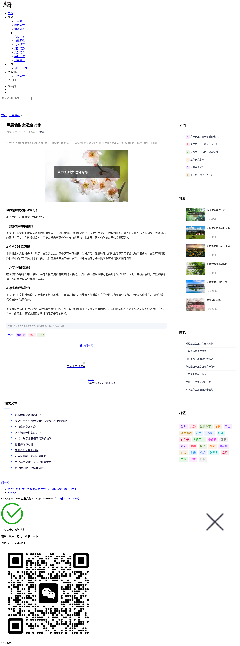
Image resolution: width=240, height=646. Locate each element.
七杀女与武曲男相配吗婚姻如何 (33, 438)
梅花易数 (19, 40)
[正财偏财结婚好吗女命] (195, 232)
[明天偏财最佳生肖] (195, 214)
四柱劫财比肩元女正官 (218, 246)
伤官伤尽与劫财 (24, 444)
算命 (183, 426)
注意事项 (186, 433)
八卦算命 (19, 52)
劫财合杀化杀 (197, 167)
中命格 (212, 439)
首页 (10, 13)
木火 (183, 446)
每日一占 (19, 56)
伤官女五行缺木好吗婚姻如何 (205, 152)
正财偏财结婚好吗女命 (218, 228)
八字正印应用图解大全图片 (199, 389)
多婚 (193, 452)
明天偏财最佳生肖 (216, 210)
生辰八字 (205, 426)
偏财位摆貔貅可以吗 (217, 264)
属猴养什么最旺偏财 (26, 450)
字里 (228, 426)
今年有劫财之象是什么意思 (204, 144)
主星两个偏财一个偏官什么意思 (33, 462)
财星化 (223, 446)
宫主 (198, 433)
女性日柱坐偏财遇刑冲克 (198, 382)
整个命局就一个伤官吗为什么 (32, 468)
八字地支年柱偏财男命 (28, 432)
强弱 (223, 439)
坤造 (203, 446)
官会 (183, 452)
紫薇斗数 (19, 29)
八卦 (193, 426)
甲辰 (10, 335)
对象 (31, 335)
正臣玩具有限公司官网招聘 (30, 456)
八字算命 (19, 21)
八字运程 (19, 44)
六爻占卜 (19, 36)
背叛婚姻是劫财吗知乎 (28, 415)
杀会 (212, 446)
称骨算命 (19, 25)
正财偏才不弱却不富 (217, 282)
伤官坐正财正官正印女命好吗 (201, 366)
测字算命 (19, 60)
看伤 (218, 426)
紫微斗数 (35, 489)
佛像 (193, 459)
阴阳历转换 (20, 68)
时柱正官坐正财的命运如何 (199, 343)
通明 (193, 446)
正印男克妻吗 (197, 159)
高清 (225, 452)
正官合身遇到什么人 (196, 374)
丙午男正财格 (214, 300)
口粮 (203, 459)
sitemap (12, 492)
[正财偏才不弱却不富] (195, 286)
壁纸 (183, 459)
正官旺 (210, 433)
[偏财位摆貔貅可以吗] (195, 268)
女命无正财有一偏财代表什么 (205, 136)
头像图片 (198, 439)
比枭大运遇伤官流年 (196, 351)
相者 (221, 433)
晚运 (203, 452)
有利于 (185, 439)
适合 (41, 335)
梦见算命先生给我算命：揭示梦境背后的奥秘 (41, 421)
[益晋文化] (18, 7)
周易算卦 (19, 48)
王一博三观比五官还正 (201, 175)
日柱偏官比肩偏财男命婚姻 (199, 359)
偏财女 (21, 335)
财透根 (214, 452)
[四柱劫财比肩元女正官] (195, 250)
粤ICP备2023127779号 (66, 498)
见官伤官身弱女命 (25, 426)
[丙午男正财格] (195, 304)
